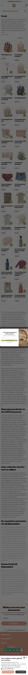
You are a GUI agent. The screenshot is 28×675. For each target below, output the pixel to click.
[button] (14, 669)
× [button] (26, 657)
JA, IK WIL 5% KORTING (9, 340)
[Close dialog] (27, 329)
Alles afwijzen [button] (21, 672)
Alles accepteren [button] (8, 672)
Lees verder (23, 667)
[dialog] (14, 665)
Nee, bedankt (9, 342)
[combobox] (24, 657)
